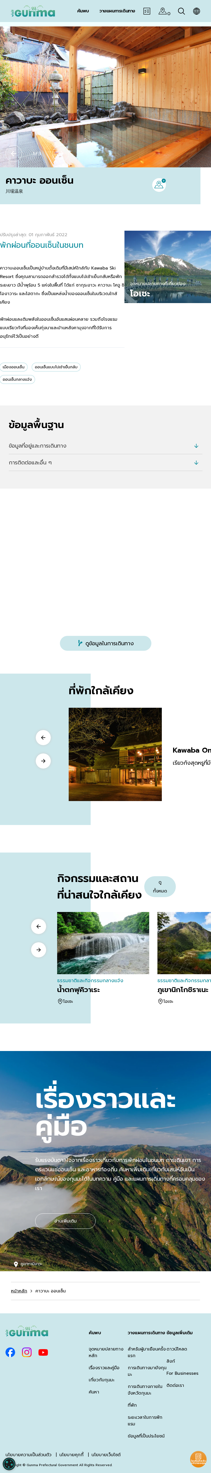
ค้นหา (94, 1392)
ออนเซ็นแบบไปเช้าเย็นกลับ (56, 367)
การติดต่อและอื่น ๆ (30, 462)
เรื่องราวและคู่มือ (104, 1368)
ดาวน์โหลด (176, 1349)
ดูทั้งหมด (160, 886)
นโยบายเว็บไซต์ (106, 1455)
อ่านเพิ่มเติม (65, 1221)
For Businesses (182, 1373)
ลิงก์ (170, 1361)
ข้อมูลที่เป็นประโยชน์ (146, 1436)
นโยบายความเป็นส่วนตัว (28, 1455)
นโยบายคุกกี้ (71, 1455)
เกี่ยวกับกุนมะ (101, 1380)
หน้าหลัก (19, 1291)
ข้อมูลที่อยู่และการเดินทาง (37, 446)
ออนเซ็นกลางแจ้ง (17, 379)
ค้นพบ (95, 1333)
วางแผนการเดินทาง (146, 1333)
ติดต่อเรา (175, 1385)
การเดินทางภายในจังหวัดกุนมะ (145, 1389)
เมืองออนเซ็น (13, 367)
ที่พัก (132, 1405)
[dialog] (9, 1464)
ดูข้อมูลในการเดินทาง (109, 643)
